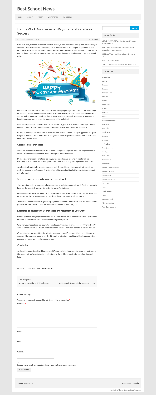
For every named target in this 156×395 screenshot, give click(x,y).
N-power (105, 140)
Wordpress (137, 390)
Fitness (104, 101)
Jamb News (106, 132)
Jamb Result (67, 17)
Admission (106, 77)
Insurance (105, 124)
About (40, 17)
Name (20, 331)
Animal (104, 81)
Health (104, 116)
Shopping (105, 183)
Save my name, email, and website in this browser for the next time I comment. (46, 365)
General (105, 112)
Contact (29, 17)
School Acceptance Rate (110, 167)
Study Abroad (107, 191)
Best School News (36, 8)
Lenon (22, 39)
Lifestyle (28, 268)
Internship (105, 128)
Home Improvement (109, 120)
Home (19, 17)
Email (20, 342)
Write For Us (53, 17)
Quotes (105, 152)
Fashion (105, 97)
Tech (104, 195)
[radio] (57, 94)
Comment (21, 304)
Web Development (109, 207)
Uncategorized (107, 199)
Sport (104, 187)
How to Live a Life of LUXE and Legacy (34, 283)
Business (105, 85)
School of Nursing (108, 179)
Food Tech (106, 104)
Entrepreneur (107, 93)
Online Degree (107, 144)
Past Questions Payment (111, 60)
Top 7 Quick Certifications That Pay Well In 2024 (119, 64)
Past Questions (107, 148)
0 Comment (93, 39)
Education (105, 89)
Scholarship (106, 163)
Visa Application (108, 203)
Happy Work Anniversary (45, 268)
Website (20, 352)
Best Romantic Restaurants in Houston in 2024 (77, 283)
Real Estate (106, 156)
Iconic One (114, 390)
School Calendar (108, 171)
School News (106, 175)
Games (104, 108)
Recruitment (106, 160)
